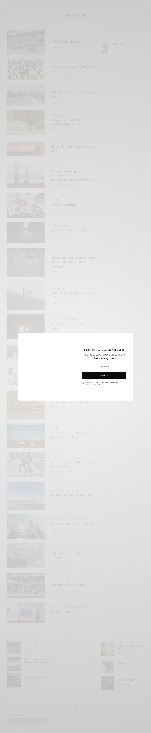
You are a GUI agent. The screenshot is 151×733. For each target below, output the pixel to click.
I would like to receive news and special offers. (101, 383)
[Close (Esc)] (129, 337)
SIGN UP (104, 375)
